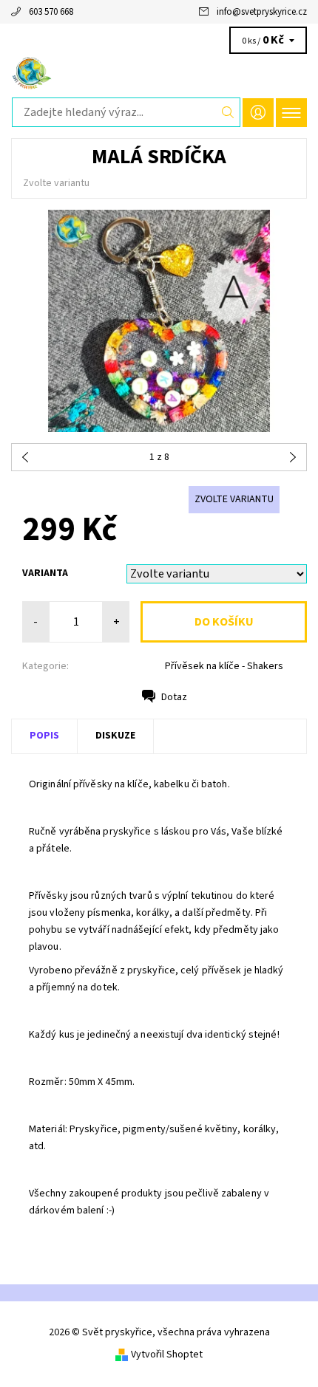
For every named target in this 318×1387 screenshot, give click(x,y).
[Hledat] (228, 112)
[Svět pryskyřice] (159, 72)
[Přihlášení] (258, 112)
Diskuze (115, 735)
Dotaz (174, 697)
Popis (44, 735)
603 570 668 (51, 11)
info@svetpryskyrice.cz (262, 11)
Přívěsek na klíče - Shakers (224, 666)
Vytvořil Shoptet (167, 1354)
